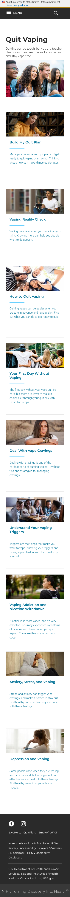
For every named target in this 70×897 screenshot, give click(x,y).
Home (12, 843)
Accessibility (28, 848)
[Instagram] (25, 825)
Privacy (13, 848)
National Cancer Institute (24, 878)
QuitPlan (29, 832)
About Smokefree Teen (34, 843)
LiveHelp (14, 832)
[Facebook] (13, 825)
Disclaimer (17, 853)
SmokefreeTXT (47, 832)
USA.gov (48, 878)
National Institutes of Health (39, 873)
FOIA (54, 843)
